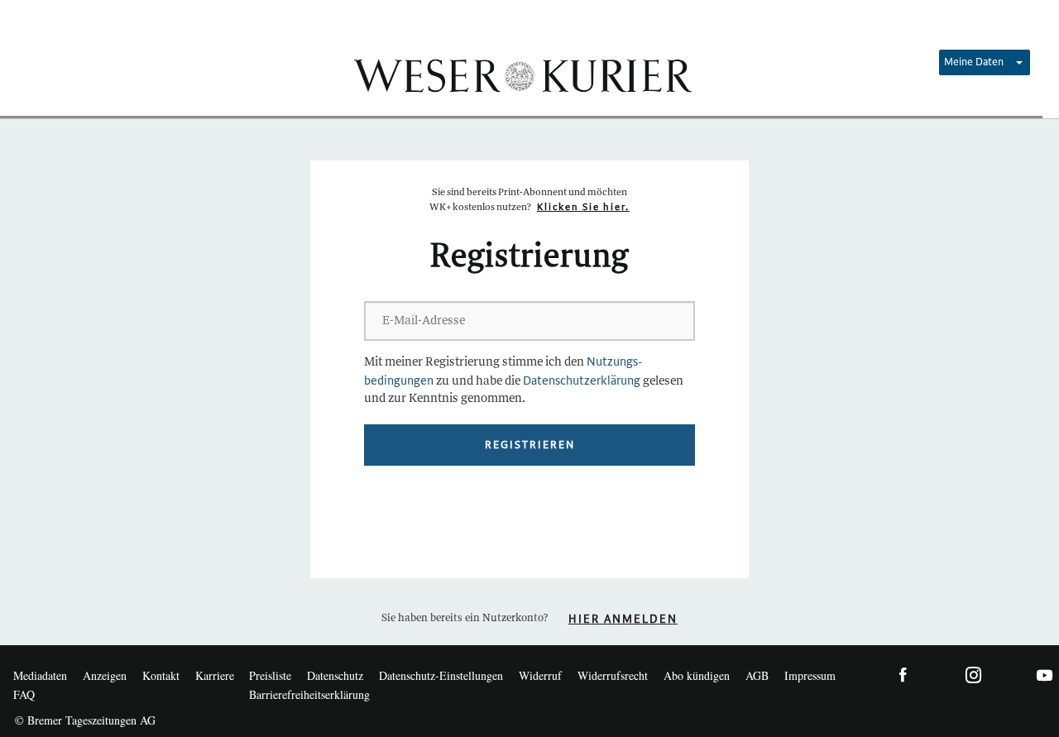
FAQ (24, 694)
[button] (984, 62)
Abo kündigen (697, 675)
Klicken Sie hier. (583, 207)
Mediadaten (40, 675)
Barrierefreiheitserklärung (309, 694)
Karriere (214, 675)
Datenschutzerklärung (581, 381)
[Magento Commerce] (521, 74)
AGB (757, 675)
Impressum (810, 675)
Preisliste (270, 675)
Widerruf (540, 675)
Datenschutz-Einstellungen (441, 675)
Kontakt (161, 675)
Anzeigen (105, 675)
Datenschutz (335, 675)
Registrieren (530, 445)
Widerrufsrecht (612, 675)
